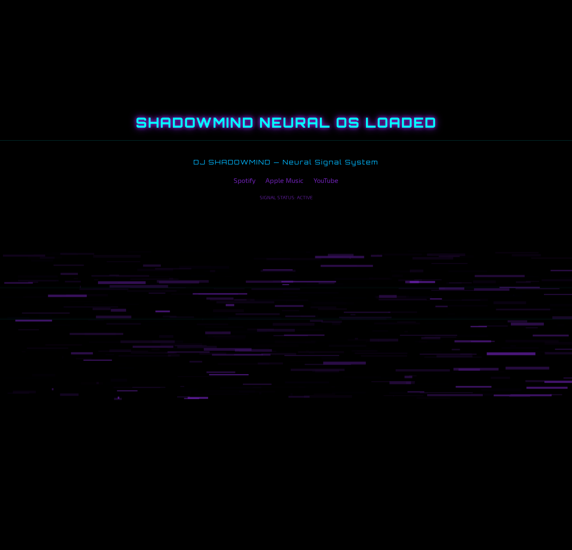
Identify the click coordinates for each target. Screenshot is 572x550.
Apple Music (284, 180)
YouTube (326, 180)
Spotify (244, 180)
